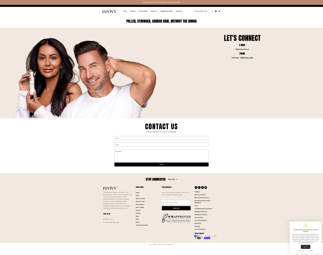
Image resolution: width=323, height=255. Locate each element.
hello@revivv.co (242, 49)
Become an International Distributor (202, 201)
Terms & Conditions (201, 220)
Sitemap (197, 226)
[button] (125, 11)
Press (196, 205)
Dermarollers (140, 204)
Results (138, 210)
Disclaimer (198, 223)
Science (138, 213)
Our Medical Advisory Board (203, 208)
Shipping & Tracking (201, 214)
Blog (137, 216)
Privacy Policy (199, 217)
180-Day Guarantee (142, 225)
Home (138, 192)
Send (161, 164)
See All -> (172, 179)
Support (197, 191)
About (137, 222)
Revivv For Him (140, 198)
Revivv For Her (140, 201)
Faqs (137, 219)
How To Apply (140, 207)
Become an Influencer (202, 197)
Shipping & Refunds (201, 211)
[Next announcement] (318, 2)
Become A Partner (200, 194)
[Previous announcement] (5, 2)
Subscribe (176, 208)
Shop (137, 195)
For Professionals (200, 229)
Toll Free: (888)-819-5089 (242, 58)
